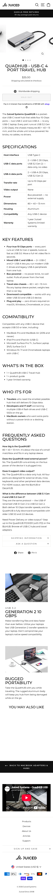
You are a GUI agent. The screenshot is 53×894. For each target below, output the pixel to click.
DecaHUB (7, 488)
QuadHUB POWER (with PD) (28, 523)
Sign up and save (26, 849)
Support (26, 840)
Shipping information (26, 538)
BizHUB (34, 484)
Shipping (15, 81)
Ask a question (26, 544)
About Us (26, 831)
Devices (26, 826)
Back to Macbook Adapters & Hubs (28, 766)
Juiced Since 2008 (26, 892)
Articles (26, 836)
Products (26, 821)
